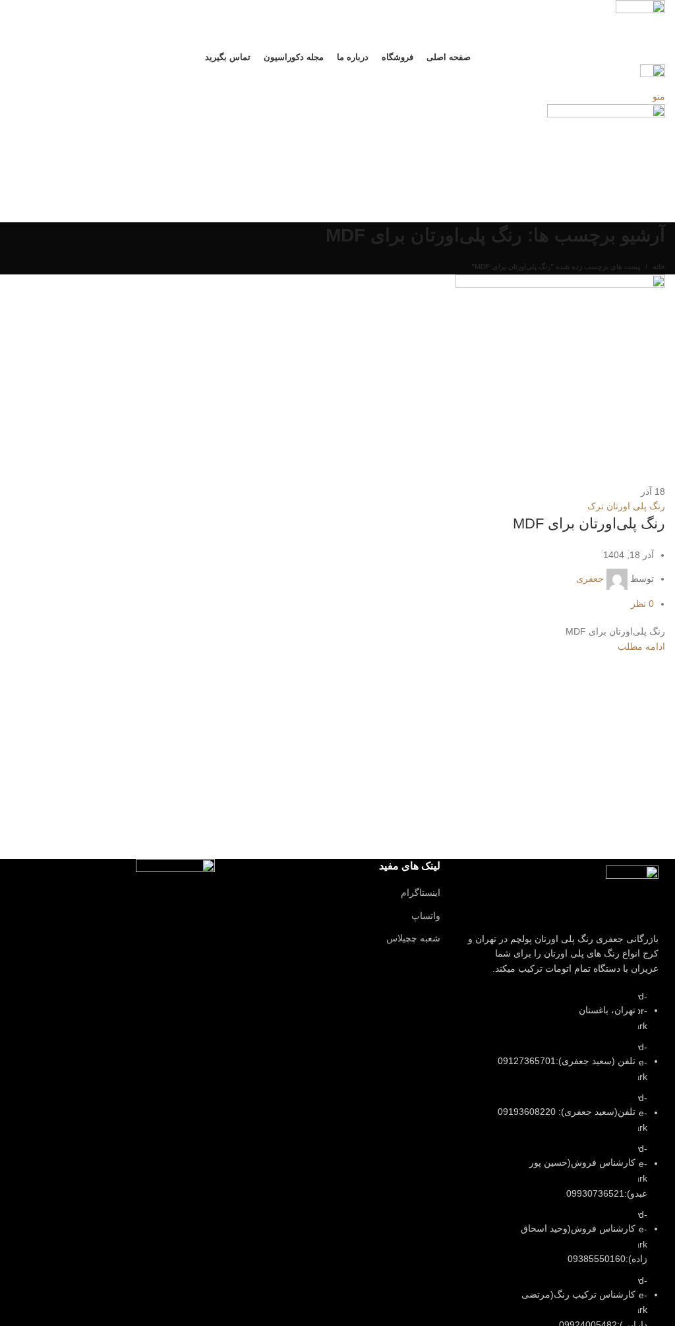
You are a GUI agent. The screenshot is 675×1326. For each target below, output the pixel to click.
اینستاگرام (420, 892)
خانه (659, 266)
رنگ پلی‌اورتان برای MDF (589, 523)
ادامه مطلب (641, 646)
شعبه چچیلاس (413, 938)
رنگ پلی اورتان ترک (626, 506)
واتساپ (425, 915)
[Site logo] (640, 23)
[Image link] (632, 890)
